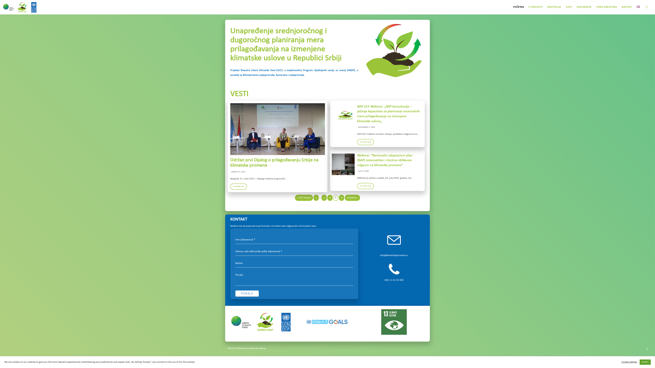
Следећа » (352, 197)
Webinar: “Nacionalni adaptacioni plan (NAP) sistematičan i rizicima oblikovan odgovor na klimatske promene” (384, 160)
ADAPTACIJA (554, 7)
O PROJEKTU (536, 7)
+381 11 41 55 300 (394, 280)
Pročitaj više (238, 186)
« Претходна (304, 197)
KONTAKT (627, 7)
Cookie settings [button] (629, 362)
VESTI (569, 7)
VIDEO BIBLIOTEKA (606, 7)
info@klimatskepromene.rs (394, 255)
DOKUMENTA (584, 7)
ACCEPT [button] (645, 362)
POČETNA (518, 7)
